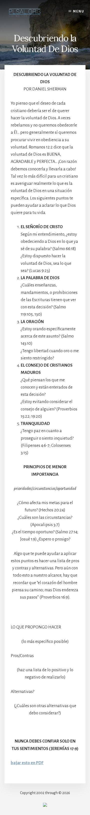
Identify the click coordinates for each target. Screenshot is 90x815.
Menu (78, 11)
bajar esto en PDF (27, 763)
